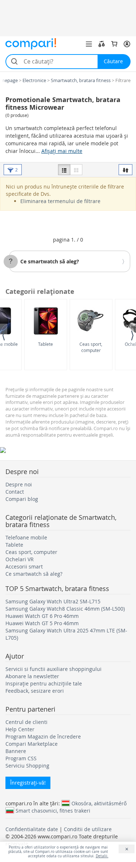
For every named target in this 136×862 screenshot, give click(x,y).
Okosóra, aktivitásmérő (99, 803)
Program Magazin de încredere (43, 736)
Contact (14, 491)
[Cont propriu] (126, 44)
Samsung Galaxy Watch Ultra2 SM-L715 (52, 601)
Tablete (45, 344)
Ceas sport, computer (90, 347)
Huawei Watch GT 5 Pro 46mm (42, 623)
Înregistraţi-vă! (28, 782)
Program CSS (21, 758)
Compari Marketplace (31, 743)
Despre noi (18, 484)
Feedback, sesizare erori (34, 690)
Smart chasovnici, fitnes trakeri (53, 810)
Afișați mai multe (61, 150)
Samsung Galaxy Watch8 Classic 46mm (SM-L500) (65, 608)
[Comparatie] (101, 44)
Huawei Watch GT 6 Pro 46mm (42, 615)
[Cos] (114, 44)
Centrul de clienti (26, 722)
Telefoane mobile (26, 537)
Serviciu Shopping (27, 765)
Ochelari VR (19, 559)
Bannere (15, 751)
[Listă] (64, 169)
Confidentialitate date (31, 829)
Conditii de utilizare (88, 829)
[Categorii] (88, 44)
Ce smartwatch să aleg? (49, 261)
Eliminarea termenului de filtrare (60, 201)
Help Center (19, 729)
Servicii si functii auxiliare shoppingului (53, 668)
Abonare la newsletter (32, 676)
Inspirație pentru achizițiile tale (43, 683)
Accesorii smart (24, 566)
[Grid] (76, 169)
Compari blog (21, 498)
